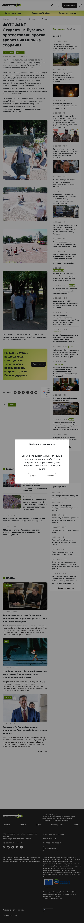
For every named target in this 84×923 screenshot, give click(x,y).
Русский (50, 476)
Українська (34, 476)
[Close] (63, 444)
